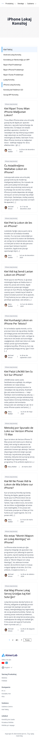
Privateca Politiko (7, 722)
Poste (27, 640)
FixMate (4, 681)
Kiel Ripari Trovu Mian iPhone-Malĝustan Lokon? (17, 112)
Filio (3, 697)
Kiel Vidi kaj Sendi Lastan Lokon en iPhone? (18, 273)
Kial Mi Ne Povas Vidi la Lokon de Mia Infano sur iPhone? (18, 484)
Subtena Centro (7, 707)
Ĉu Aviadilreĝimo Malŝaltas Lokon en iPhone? (15, 169)
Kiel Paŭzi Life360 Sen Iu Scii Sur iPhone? (18, 373)
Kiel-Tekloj (7, 49)
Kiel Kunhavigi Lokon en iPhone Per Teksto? (18, 322)
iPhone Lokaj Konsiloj (11, 104)
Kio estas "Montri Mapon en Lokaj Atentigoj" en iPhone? (18, 539)
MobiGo (4, 678)
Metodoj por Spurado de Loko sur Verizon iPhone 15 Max (18, 431)
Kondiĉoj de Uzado (8, 719)
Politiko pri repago (8, 725)
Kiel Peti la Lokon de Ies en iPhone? (18, 224)
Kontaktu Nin (6, 694)
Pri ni (3, 691)
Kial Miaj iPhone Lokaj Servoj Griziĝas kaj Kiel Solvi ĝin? (17, 594)
